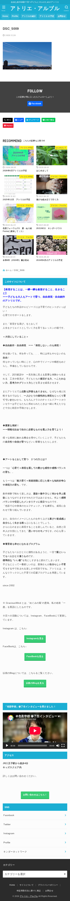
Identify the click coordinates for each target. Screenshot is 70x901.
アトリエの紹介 (29, 16)
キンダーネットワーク (15, 851)
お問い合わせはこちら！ (35, 795)
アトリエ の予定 (47, 16)
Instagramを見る (35, 638)
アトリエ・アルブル (35, 8)
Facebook (8, 815)
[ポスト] (8, 120)
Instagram (8, 833)
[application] (35, 730)
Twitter (7, 824)
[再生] (7, 745)
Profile (15, 16)
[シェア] (19, 120)
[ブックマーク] (32, 120)
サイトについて (27, 885)
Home (5, 16)
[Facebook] (35, 103)
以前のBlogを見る (35, 683)
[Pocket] (8, 125)
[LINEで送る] (48, 120)
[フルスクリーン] (63, 745)
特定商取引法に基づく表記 (29, 891)
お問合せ (62, 16)
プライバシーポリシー (48, 885)
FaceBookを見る (35, 656)
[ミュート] (57, 745)
